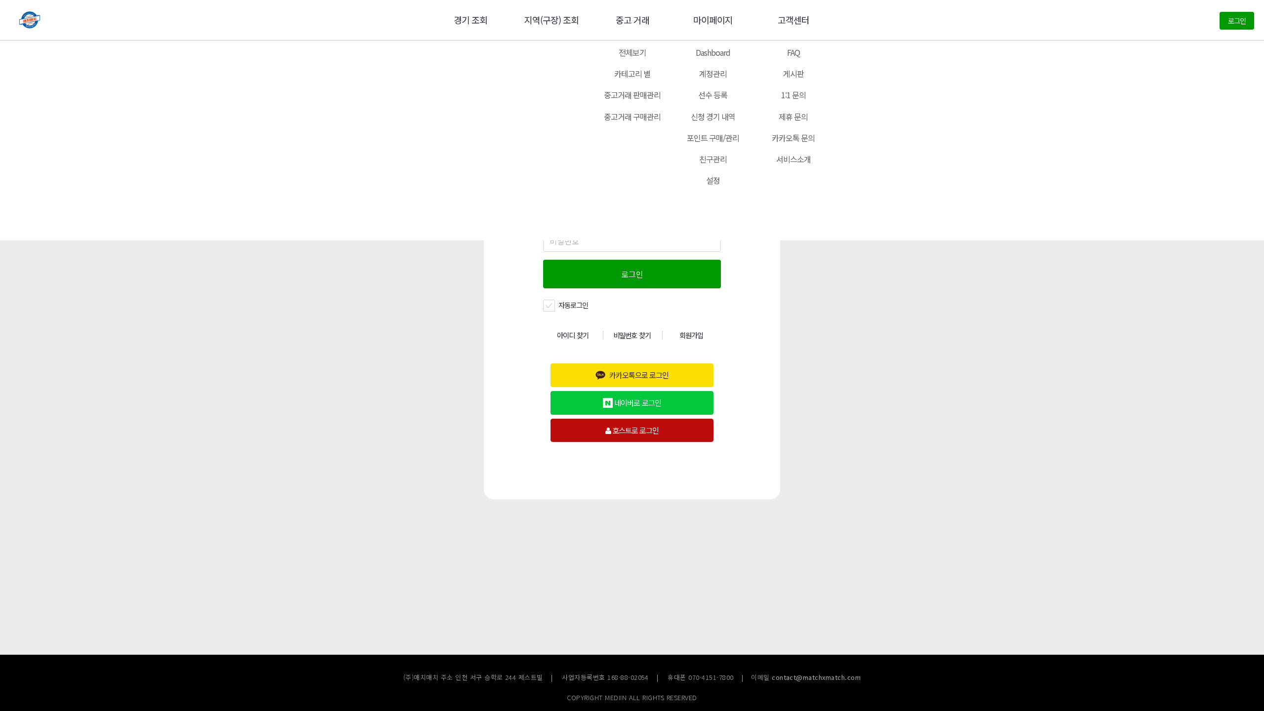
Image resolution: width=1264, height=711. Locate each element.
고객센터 (793, 19)
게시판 (793, 73)
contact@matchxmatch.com (816, 677)
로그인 (1237, 20)
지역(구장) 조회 (551, 19)
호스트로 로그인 (635, 430)
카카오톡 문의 (793, 138)
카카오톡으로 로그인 (639, 374)
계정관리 (713, 73)
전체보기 (632, 52)
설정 (713, 180)
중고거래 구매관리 (632, 116)
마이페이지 (713, 19)
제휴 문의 (793, 116)
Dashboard (713, 52)
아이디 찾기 (572, 335)
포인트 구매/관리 (713, 138)
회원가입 (691, 335)
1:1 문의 (793, 95)
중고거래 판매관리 (632, 95)
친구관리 (713, 159)
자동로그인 (572, 305)
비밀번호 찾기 (631, 335)
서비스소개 (793, 159)
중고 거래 (632, 19)
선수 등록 (712, 95)
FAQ (793, 52)
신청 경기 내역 (713, 116)
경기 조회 (470, 19)
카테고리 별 (632, 73)
